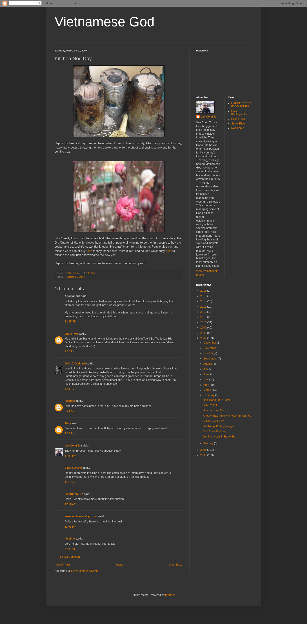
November (210, 348)
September (210, 358)
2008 (203, 333)
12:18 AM (70, 504)
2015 (203, 296)
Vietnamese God (104, 21)
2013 (203, 306)
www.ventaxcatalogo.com (81, 516)
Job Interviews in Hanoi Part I (220, 436)
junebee (70, 400)
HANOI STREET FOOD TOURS (241, 105)
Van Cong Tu (72, 445)
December (210, 342)
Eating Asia (238, 118)
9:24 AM (70, 411)
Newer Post (63, 564)
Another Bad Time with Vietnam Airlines (227, 415)
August (208, 363)
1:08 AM (70, 433)
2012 (203, 311)
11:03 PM (70, 526)
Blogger (170, 595)
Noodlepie (237, 128)
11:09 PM (70, 455)
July (206, 369)
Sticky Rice (238, 123)
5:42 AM (70, 388)
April (206, 384)
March (207, 390)
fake (89, 251)
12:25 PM (70, 321)
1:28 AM (70, 482)
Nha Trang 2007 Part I (216, 400)
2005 (203, 455)
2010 (203, 322)
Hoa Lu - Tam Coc (214, 410)
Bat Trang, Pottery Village (218, 426)
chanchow (71, 333)
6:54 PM (70, 549)
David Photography (239, 113)
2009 (203, 327)
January (208, 443)
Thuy (68, 423)
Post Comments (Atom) (85, 571)
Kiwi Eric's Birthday (214, 431)
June (206, 374)
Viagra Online (73, 467)
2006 (203, 449)
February (209, 395)
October (208, 353)
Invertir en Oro (74, 494)
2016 (203, 290)
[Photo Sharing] (119, 136)
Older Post (175, 564)
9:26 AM (70, 351)
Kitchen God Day (213, 420)
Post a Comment (70, 556)
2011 (203, 317)
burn (168, 251)
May (206, 379)
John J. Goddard (75, 363)
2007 (203, 338)
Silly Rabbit (210, 405)
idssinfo (70, 538)
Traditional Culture (75, 276)
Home (119, 564)
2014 (203, 301)
